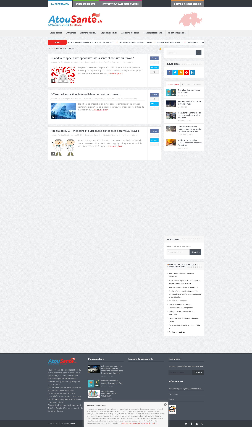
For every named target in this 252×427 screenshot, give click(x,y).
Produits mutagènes (177, 330)
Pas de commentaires (129, 97)
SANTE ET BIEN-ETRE (70, 3)
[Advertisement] (184, 191)
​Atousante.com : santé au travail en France (181, 264)
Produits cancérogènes (178, 299)
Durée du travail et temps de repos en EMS (111, 380)
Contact (172, 398)
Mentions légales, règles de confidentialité (185, 387)
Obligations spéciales (176, 31)
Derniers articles (173, 83)
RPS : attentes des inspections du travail (118, 41)
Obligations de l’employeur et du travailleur (109, 391)
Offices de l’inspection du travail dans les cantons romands (86, 93)
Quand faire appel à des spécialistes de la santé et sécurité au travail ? (69, 41)
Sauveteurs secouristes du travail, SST (183, 285)
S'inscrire (196, 250)
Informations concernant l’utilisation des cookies (139, 423)
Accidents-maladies (130, 31)
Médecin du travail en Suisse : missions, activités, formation (190, 141)
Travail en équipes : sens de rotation (189, 89)
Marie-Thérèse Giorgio (61, 60)
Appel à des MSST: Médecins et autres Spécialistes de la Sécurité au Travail (95, 129)
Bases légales (56, 31)
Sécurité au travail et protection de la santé (104, 97)
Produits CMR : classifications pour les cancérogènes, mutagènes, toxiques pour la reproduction (185, 292)
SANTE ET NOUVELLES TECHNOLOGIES (91, 3)
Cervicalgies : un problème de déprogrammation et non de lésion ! (196, 41)
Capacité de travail (109, 31)
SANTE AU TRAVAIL (55, 3)
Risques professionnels (153, 31)
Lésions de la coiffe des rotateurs (152, 41)
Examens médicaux (88, 31)
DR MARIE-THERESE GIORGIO (194, 3)
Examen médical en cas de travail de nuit (189, 101)
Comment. (197, 83)
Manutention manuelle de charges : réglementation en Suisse (189, 113)
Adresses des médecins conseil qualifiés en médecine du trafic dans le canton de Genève (112, 368)
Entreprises (71, 31)
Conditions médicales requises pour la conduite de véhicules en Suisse (189, 127)
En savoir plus (115, 72)
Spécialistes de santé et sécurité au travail (105, 60)
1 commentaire (127, 60)
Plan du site (173, 392)
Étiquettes (186, 83)
